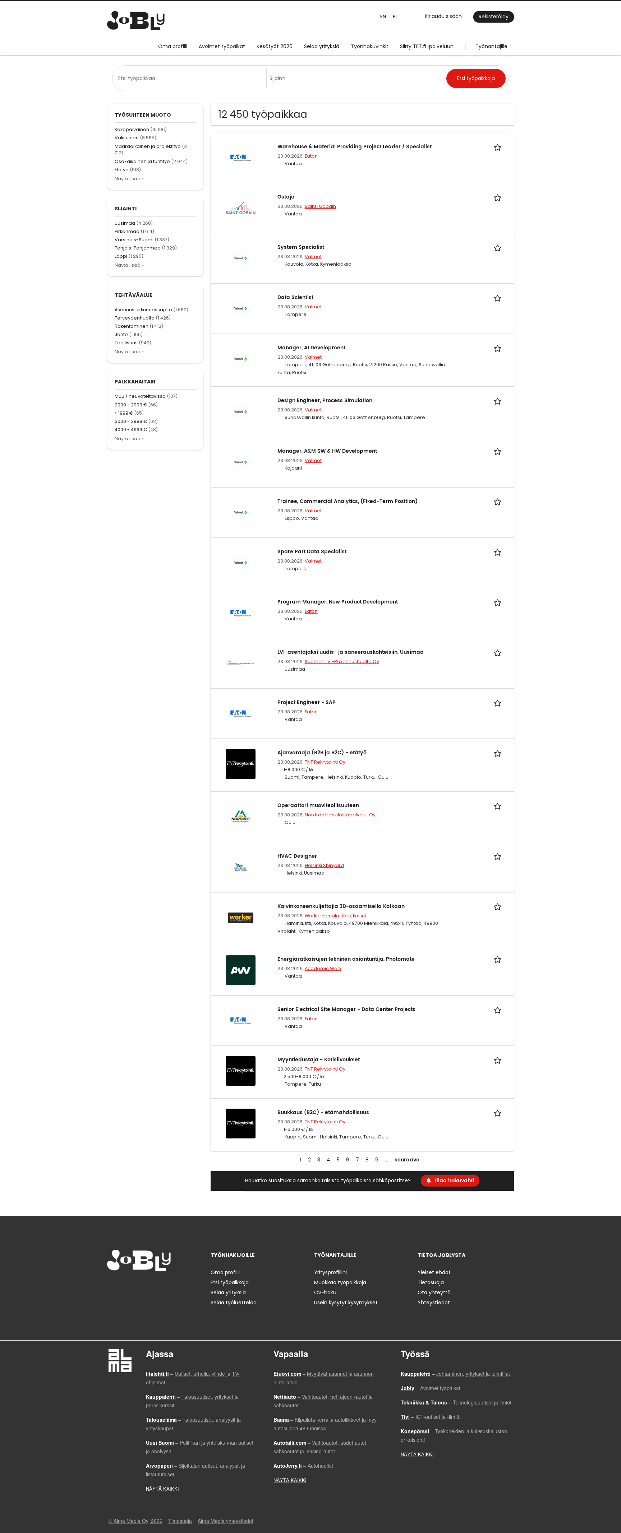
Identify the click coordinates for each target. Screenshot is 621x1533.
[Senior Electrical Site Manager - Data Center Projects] (241, 1020)
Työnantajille (491, 46)
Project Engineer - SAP (306, 702)
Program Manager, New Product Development (337, 602)
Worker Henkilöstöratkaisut (335, 916)
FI (394, 17)
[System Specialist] (241, 258)
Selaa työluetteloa (234, 1302)
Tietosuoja (431, 1282)
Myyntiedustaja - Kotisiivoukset (318, 1060)
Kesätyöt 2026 (275, 46)
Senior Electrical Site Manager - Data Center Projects (346, 1009)
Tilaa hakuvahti (454, 1180)
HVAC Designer (297, 856)
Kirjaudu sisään (443, 16)
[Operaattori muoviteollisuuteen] (241, 816)
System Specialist (300, 247)
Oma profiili (172, 46)
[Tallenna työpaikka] (499, 146)
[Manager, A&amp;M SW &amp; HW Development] (241, 461)
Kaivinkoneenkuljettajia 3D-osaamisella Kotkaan (341, 906)
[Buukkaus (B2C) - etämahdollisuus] (241, 1123)
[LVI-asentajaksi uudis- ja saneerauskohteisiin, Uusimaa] (241, 663)
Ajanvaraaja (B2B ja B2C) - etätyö (322, 753)
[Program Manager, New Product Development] (241, 612)
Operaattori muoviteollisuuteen (318, 805)
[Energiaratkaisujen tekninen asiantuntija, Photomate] (241, 969)
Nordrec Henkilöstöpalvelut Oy (340, 815)
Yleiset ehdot (434, 1272)
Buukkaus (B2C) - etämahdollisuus (323, 1112)
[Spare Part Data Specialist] (241, 562)
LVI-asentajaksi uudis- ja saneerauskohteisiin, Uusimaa (350, 652)
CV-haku (325, 1292)
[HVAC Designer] (241, 866)
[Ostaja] (241, 207)
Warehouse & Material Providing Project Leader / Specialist (354, 147)
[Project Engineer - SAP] (241, 713)
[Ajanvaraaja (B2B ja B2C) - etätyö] (241, 763)
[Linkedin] (136, 1286)
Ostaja (286, 197)
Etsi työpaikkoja (230, 1282)
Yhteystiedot (434, 1302)
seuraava (407, 1160)
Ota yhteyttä (434, 1292)
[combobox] (190, 78)
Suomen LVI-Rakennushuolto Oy (342, 661)
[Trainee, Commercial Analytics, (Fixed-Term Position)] (241, 512)
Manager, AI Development (311, 348)
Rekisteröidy (494, 16)
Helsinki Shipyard (324, 865)
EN (383, 16)
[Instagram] (124, 1286)
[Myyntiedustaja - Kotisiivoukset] (241, 1070)
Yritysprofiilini (330, 1272)
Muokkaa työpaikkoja (340, 1282)
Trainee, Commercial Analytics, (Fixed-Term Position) (347, 501)
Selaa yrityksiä (321, 46)
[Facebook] (112, 1286)
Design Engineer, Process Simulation (324, 400)
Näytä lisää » (129, 179)
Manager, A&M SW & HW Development (327, 451)
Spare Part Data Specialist (311, 552)
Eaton (311, 156)
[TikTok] (148, 1286)
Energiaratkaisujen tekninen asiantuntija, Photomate (346, 959)
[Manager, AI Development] (241, 358)
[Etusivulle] (136, 20)
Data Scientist (295, 297)
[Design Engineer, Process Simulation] (241, 411)
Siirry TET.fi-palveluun (427, 46)
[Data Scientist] (241, 308)
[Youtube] (158, 1286)
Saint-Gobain (320, 206)
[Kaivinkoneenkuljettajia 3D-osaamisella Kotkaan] (241, 917)
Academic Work (323, 968)
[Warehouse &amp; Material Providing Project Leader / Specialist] (241, 157)
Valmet (313, 256)
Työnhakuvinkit (369, 46)
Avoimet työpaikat (222, 46)
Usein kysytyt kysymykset (346, 1302)
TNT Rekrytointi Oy (325, 762)
